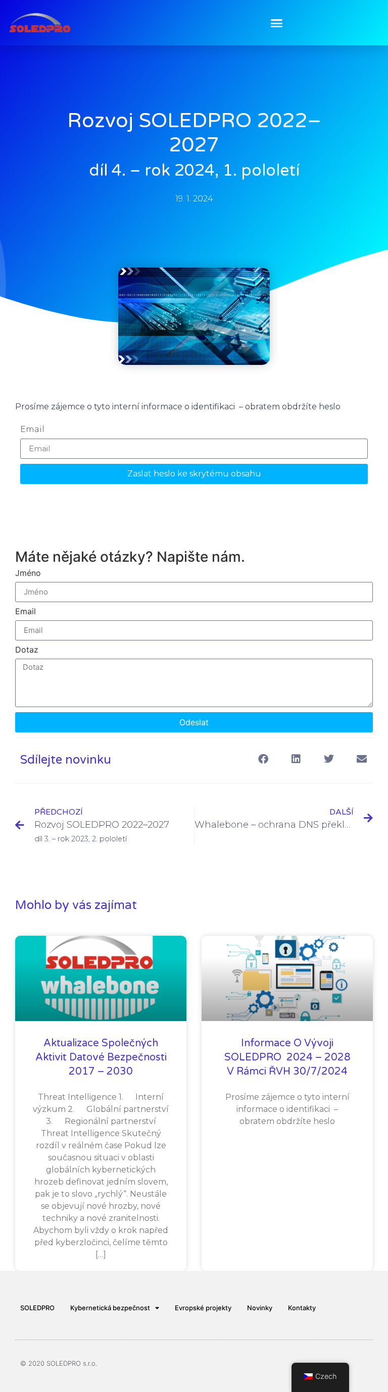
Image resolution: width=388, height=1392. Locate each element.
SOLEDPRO (37, 1308)
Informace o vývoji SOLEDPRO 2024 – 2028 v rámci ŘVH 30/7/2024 (287, 1057)
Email (32, 429)
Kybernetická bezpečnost (110, 1308)
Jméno (28, 573)
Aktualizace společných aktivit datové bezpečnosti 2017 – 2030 (101, 1057)
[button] (276, 22)
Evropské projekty (203, 1308)
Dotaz (26, 650)
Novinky (259, 1308)
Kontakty (302, 1308)
